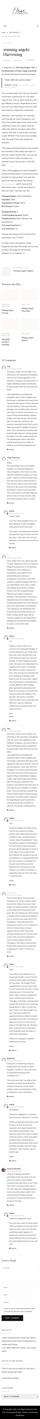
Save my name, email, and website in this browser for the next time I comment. (19, 1310)
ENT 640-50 (7, 43)
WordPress (20, 1415)
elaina (7, 60)
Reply (12, 449)
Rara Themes (23, 1412)
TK (8, 556)
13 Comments (30, 60)
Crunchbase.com (9, 184)
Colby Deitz (12, 893)
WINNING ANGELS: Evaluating (6, 342)
